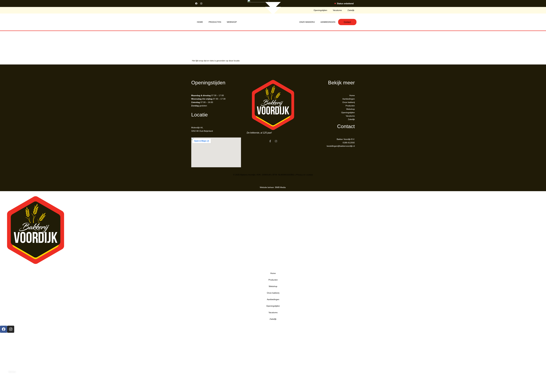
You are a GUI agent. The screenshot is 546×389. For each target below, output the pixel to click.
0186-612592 (6, 334)
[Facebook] (196, 3)
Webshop (232, 22)
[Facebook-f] (270, 141)
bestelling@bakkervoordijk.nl (13, 338)
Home (200, 22)
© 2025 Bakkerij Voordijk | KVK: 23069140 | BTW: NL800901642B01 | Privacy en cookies (273, 175)
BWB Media (280, 187)
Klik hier (12, 372)
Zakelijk (351, 10)
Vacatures (337, 10)
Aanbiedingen (327, 22)
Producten (215, 22)
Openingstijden (320, 10)
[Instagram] (201, 3)
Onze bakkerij (307, 22)
